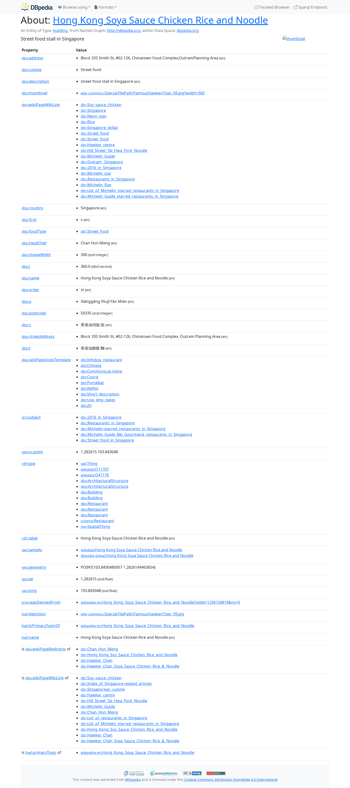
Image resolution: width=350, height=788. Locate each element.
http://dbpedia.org (123, 30)
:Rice (88, 121)
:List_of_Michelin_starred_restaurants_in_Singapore (130, 190)
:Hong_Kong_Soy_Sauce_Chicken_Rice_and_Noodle (129, 654)
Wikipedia (133, 779)
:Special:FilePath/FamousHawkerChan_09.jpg (132, 614)
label (30, 538)
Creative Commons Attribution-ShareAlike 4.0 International (231, 779)
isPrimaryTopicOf (41, 625)
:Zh (86, 405)
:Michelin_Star (96, 184)
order (30, 289)
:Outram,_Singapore (102, 162)
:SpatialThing (95, 526)
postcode (34, 313)
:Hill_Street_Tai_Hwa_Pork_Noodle (114, 150)
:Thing (89, 463)
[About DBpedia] (36, 7)
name (30, 278)
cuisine (31, 69)
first (29, 219)
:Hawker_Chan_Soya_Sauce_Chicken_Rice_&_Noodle (130, 666)
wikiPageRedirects (45, 649)
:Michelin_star (96, 173)
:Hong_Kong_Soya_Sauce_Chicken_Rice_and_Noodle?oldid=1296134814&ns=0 (160, 602)
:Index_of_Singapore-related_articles (116, 683)
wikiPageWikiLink (41, 104)
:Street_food (95, 133)
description (35, 81)
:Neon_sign (93, 116)
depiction (34, 614)
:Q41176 (95, 475)
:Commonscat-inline (101, 371)
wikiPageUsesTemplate (46, 359)
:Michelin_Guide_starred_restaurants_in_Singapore (129, 196)
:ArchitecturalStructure (104, 480)
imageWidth (36, 254)
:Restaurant (94, 503)
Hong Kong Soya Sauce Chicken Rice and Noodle (160, 19)
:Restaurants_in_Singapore (108, 179)
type (28, 463)
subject (31, 417)
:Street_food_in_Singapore (107, 440)
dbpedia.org (188, 30)
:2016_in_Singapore (101, 167)
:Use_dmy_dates (98, 399)
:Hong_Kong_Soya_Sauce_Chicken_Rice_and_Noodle (137, 625)
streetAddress (38, 336)
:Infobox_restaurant (101, 359)
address (32, 58)
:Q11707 (95, 469)
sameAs (32, 549)
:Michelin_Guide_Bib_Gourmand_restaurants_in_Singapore (136, 434)
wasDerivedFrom (41, 602)
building (60, 30)
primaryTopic (40, 752)
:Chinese (91, 365)
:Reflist (89, 388)
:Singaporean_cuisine (103, 689)
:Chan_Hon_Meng (99, 649)
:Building (92, 492)
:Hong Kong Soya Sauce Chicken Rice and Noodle (131, 549)
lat (27, 579)
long (29, 590)
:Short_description (100, 394)
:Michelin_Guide (98, 156)
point (32, 451)
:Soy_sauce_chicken (101, 104)
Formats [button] (106, 7)
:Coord (89, 377)
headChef (34, 243)
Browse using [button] (74, 7)
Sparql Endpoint (312, 7)
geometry (34, 567)
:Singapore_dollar (99, 127)
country (32, 208)
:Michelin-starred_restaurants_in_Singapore (123, 428)
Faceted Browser (274, 7)
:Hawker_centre (98, 144)
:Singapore (93, 110)
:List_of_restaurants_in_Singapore (114, 718)
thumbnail (34, 93)
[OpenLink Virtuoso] (133, 772)
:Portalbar (92, 382)
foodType (34, 231)
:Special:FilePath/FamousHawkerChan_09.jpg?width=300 (143, 93)
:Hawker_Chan (96, 660)
